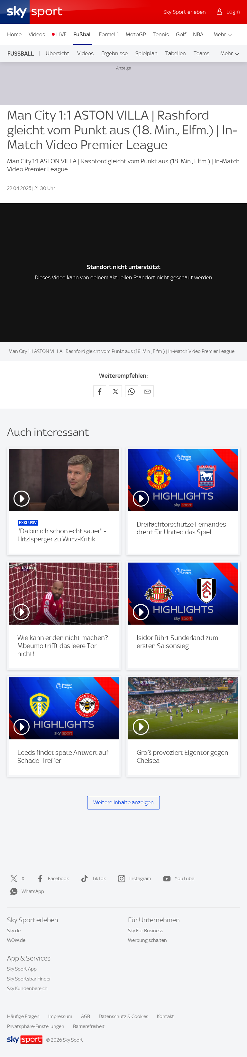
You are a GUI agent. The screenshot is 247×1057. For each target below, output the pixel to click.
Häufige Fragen (23, 1016)
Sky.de (14, 931)
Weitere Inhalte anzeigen (123, 803)
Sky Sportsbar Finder (29, 979)
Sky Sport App (22, 969)
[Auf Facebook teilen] (99, 391)
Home (14, 34)
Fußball (82, 34)
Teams (201, 53)
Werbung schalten (147, 940)
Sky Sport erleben (184, 12)
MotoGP (136, 34)
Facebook (58, 878)
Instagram (140, 878)
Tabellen (175, 53)
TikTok (99, 878)
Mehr (220, 34)
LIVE (61, 34)
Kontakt (165, 1016)
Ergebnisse (114, 53)
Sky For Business (145, 931)
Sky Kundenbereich (27, 988)
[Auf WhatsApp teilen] (131, 391)
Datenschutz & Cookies (123, 1016)
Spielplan (146, 53)
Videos (37, 34)
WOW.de (16, 940)
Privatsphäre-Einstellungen (35, 1026)
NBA (198, 34)
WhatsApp (33, 891)
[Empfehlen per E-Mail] (147, 391)
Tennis (161, 34)
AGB (85, 1016)
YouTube (184, 878)
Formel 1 (109, 34)
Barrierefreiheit (89, 1026)
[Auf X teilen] (115, 391)
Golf (181, 34)
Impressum (60, 1016)
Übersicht (57, 53)
